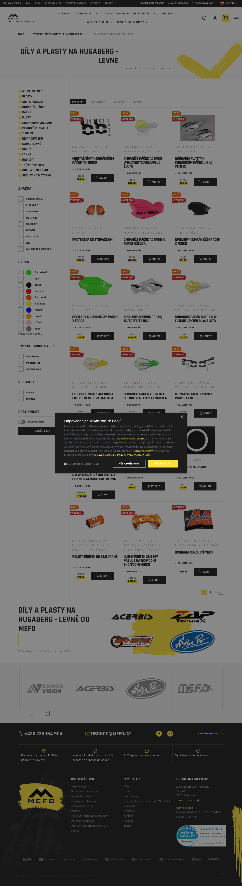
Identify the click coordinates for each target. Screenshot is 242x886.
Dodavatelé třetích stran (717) (132, 438)
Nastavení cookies (103, 454)
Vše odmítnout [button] (129, 463)
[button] (81, 464)
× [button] (181, 416)
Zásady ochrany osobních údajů (133, 454)
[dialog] (121, 443)
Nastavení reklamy (143, 450)
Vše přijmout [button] (163, 463)
